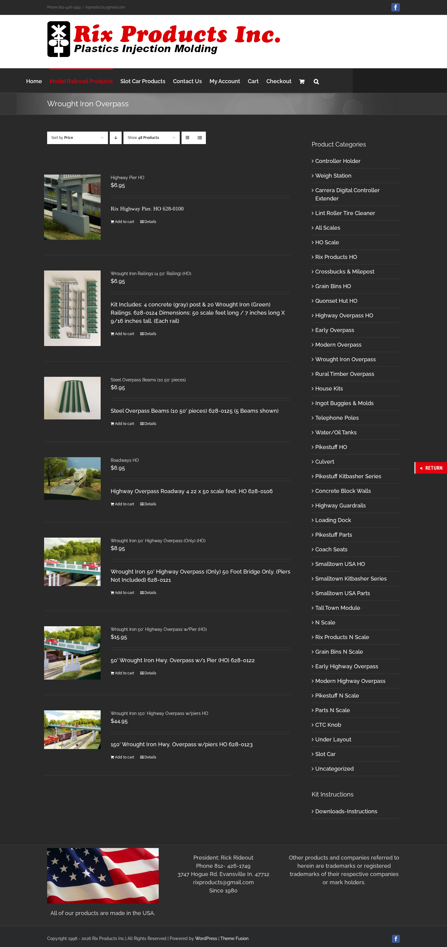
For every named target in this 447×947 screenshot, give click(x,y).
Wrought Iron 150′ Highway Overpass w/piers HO (159, 713)
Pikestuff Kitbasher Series (348, 476)
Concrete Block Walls (343, 491)
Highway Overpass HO (344, 315)
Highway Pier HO (127, 177)
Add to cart (124, 222)
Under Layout (333, 739)
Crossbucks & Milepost (344, 271)
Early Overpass (334, 330)
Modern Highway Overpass (350, 681)
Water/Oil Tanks (336, 432)
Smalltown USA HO (340, 564)
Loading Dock (333, 520)
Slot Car (325, 754)
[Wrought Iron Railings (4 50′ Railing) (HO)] (72, 308)
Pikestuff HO (331, 447)
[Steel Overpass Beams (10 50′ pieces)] (72, 398)
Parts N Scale (332, 710)
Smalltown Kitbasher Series (351, 578)
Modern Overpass (338, 344)
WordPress (206, 938)
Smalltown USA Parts (342, 593)
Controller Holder (338, 161)
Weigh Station (333, 175)
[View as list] (200, 138)
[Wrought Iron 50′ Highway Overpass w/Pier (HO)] (72, 652)
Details (150, 222)
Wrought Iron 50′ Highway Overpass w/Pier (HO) (159, 629)
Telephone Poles (337, 418)
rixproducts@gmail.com (105, 7)
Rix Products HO (336, 257)
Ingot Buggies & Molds (344, 403)
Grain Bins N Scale (339, 651)
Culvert (324, 461)
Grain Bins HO (333, 286)
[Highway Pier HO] (72, 207)
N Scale (325, 622)
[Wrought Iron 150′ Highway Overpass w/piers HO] (72, 729)
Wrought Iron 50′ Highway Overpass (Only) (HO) (158, 540)
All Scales (327, 227)
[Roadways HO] (72, 478)
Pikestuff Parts (333, 535)
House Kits (329, 388)
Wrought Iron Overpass (345, 359)
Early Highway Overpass (346, 666)
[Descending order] (116, 138)
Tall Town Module (337, 608)
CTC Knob (328, 725)
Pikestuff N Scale (337, 695)
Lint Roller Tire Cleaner (345, 213)
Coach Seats (331, 549)
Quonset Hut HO (336, 301)
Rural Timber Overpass (344, 374)
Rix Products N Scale (342, 637)
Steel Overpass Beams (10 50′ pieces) (148, 379)
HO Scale (327, 242)
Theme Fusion (234, 938)
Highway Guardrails (340, 505)
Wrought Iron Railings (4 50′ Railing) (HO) (151, 273)
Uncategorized (334, 768)
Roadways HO (125, 460)
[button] (316, 81)
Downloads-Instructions (346, 811)
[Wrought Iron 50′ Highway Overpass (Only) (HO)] (72, 562)
